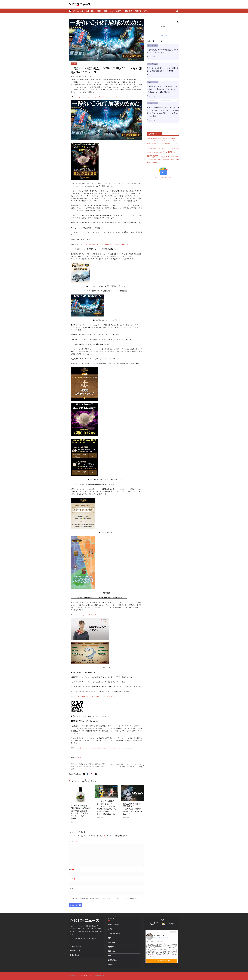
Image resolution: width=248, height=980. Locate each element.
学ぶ (175, 152)
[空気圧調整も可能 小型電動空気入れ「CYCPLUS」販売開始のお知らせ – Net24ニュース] (132, 786)
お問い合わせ (74, 955)
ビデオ (146, 11)
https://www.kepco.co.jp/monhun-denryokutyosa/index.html (100, 97)
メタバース (152, 148)
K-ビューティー (165, 138)
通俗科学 (119, 11)
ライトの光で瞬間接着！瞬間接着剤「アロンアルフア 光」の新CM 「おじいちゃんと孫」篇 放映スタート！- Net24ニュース (106, 807)
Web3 (99, 11)
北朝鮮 (153, 152)
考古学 (177, 159)
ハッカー (153, 146)
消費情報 (138, 11)
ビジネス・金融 (78, 11)
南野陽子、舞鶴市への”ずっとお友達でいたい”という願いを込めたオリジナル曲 (125, 765)
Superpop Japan (173, 138)
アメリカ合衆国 (159, 141)
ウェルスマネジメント (170, 141)
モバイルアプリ (159, 148)
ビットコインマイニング (161, 146)
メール (72, 879)
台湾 (157, 152)
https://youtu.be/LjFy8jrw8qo (90, 615)
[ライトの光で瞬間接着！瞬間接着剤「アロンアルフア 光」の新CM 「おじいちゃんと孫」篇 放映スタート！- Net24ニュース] (106, 786)
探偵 (173, 157)
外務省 (160, 152)
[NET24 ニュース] (70, 11)
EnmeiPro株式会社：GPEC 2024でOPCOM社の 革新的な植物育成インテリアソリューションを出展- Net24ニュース (80, 811)
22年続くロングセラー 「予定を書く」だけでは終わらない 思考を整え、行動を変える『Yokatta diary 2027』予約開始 (163, 89)
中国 (171, 148)
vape (148, 141)
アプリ (154, 141)
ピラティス (170, 146)
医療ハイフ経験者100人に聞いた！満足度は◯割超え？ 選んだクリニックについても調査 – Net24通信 (88, 766)
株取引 (159, 159)
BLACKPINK (154, 138)
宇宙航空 (152, 156)
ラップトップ (166, 148)
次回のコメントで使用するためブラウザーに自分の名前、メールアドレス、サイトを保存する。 (104, 899)
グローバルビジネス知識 (161, 937)
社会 (111, 11)
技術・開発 (90, 11)
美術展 (174, 159)
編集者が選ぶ (112, 960)
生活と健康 (128, 11)
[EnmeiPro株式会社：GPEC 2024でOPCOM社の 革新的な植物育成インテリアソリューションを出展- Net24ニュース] (80, 786)
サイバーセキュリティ (170, 143)
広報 (171, 157)
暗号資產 (151, 159)
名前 (71, 869)
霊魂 (154, 162)
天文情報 (168, 152)
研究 (171, 159)
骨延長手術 (158, 162)
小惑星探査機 (163, 156)
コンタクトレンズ (160, 143)
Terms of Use (75, 950)
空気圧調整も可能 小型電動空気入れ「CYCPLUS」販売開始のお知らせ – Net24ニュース (132, 808)
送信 (88, 938)
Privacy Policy (75, 946)
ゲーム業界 (153, 143)
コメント (73, 841)
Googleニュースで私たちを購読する (163, 178)
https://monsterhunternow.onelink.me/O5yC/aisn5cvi (95, 696)
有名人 (156, 160)
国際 (105, 11)
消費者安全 (164, 159)
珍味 (168, 159)
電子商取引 (149, 162)
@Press (82, 76)
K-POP (159, 138)
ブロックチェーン (114, 933)
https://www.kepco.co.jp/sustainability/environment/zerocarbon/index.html (104, 748)
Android (149, 138)
